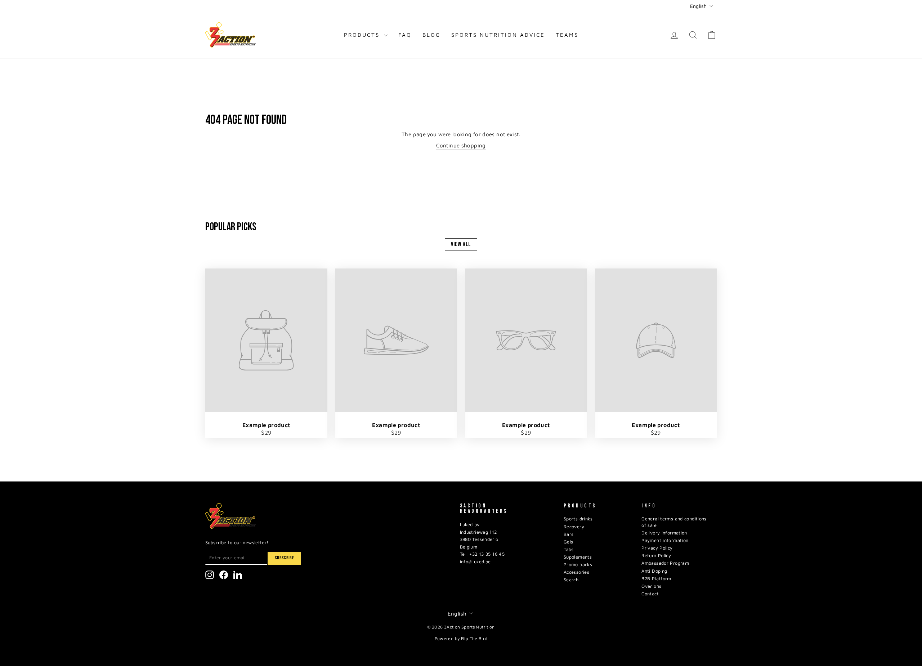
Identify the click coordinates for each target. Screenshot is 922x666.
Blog (431, 35)
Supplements (578, 557)
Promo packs (578, 564)
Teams (567, 35)
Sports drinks (578, 518)
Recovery (574, 526)
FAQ (405, 35)
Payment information (664, 540)
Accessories (576, 572)
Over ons (651, 586)
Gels (568, 542)
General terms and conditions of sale (674, 522)
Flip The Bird (474, 638)
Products (363, 35)
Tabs (569, 549)
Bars (569, 534)
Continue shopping (460, 145)
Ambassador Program (665, 563)
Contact (650, 593)
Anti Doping (654, 571)
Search (571, 579)
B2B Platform (656, 578)
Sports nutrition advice (498, 35)
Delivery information (664, 533)
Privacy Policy (656, 548)
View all (461, 244)
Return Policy (656, 555)
